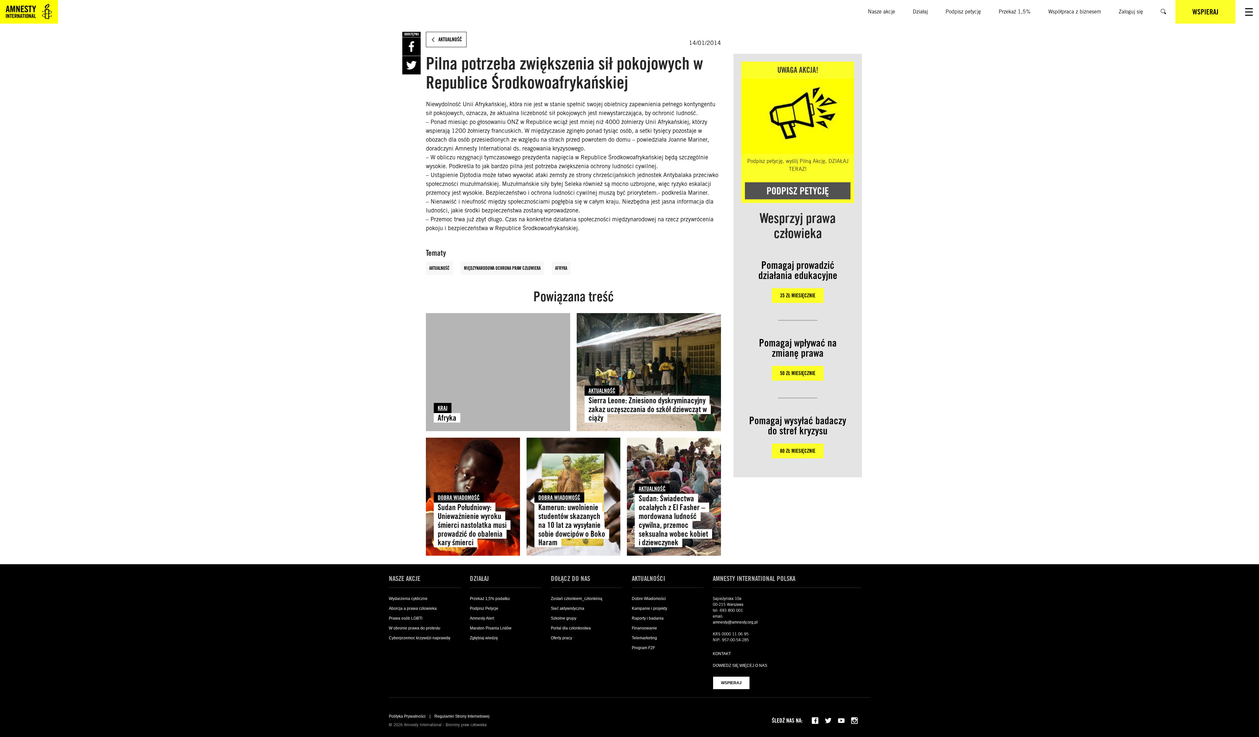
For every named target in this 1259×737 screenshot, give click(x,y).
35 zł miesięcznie (797, 295)
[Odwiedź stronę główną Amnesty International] (29, 12)
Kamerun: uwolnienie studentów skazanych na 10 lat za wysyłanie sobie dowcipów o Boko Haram (571, 525)
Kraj (443, 408)
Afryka (561, 268)
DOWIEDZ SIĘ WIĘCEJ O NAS (740, 665)
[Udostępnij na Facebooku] (411, 46)
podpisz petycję (798, 191)
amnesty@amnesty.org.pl (735, 622)
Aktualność (439, 268)
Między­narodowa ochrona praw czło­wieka (502, 268)
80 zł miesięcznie (797, 451)
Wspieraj (731, 683)
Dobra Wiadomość (459, 497)
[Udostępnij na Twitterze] (411, 65)
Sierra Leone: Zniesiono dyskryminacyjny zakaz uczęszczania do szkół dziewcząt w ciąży (648, 409)
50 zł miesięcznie (797, 373)
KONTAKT (722, 653)
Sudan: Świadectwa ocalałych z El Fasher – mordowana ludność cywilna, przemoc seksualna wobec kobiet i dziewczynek (673, 520)
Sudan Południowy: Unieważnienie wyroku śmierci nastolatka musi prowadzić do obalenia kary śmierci (472, 525)
